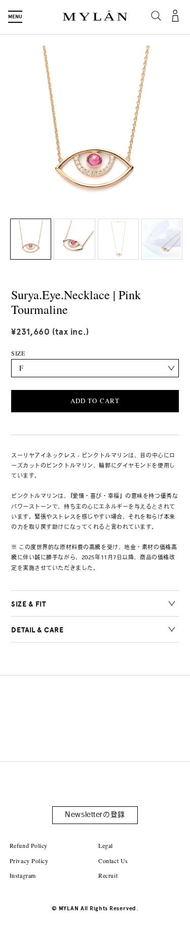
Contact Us (113, 861)
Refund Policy (29, 845)
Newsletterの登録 (95, 815)
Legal (105, 845)
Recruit (108, 875)
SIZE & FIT (28, 604)
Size (18, 353)
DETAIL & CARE (37, 630)
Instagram (23, 875)
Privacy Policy (29, 861)
